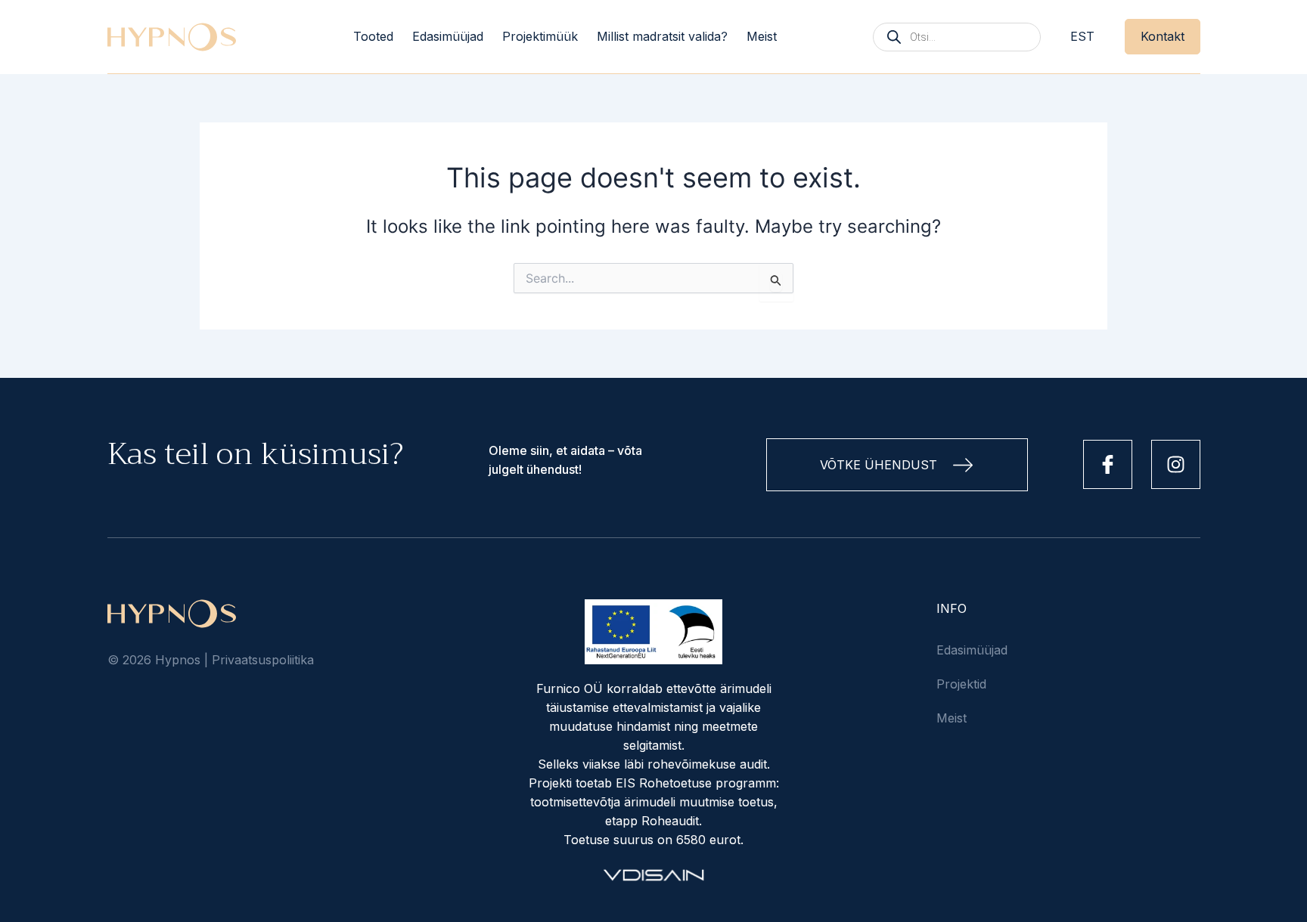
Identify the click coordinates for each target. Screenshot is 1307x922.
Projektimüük (540, 36)
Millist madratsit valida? (662, 36)
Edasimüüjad (447, 36)
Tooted (373, 36)
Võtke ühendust (878, 464)
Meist (762, 36)
